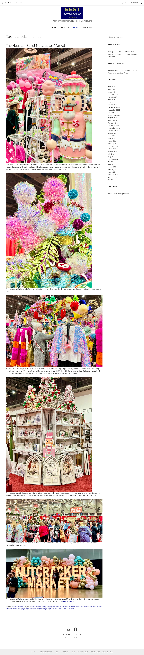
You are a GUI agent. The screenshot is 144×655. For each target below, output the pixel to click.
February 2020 (113, 175)
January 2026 (112, 92)
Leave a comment (68, 609)
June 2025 (111, 100)
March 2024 (112, 120)
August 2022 (112, 151)
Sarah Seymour (107, 652)
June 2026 (111, 87)
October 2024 (113, 112)
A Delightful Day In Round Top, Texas (121, 51)
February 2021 (113, 169)
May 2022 (111, 156)
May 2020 (111, 172)
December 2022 (114, 146)
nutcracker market (34, 609)
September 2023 (114, 131)
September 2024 (114, 115)
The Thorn (112, 57)
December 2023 (114, 125)
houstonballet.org (68, 601)
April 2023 (111, 138)
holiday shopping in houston (50, 607)
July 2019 (111, 180)
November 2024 (114, 110)
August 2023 (112, 133)
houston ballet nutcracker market (70, 607)
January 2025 (112, 105)
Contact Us (87, 27)
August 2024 (112, 118)
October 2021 (113, 159)
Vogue (72, 638)
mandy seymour (23, 609)
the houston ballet (55, 609)
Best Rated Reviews (17, 607)
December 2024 (114, 107)
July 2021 (111, 162)
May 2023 (111, 136)
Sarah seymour (45, 609)
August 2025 (112, 97)
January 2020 (112, 177)
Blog (75, 27)
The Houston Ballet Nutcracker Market (35, 45)
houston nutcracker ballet (88, 607)
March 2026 (112, 89)
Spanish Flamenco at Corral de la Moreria (123, 54)
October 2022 (113, 149)
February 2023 (113, 144)
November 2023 (114, 128)
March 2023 (112, 141)
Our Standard (95, 652)
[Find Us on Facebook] (5, 2)
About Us (65, 27)
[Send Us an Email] (2, 2)
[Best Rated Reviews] (72, 13)
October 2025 (113, 94)
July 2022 (111, 154)
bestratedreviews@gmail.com (118, 194)
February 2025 (113, 102)
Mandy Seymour (82, 652)
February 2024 (113, 123)
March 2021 (112, 167)
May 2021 (111, 164)
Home (54, 27)
